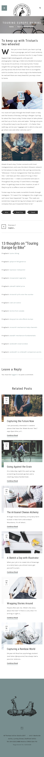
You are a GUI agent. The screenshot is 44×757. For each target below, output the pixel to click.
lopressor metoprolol (17, 270)
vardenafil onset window (19, 344)
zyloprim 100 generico (18, 262)
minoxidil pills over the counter (21, 294)
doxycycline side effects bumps (21, 319)
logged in (15, 375)
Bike (6, 212)
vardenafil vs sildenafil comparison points (25, 352)
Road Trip (19, 212)
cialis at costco (15, 303)
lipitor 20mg (14, 253)
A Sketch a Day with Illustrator (23, 557)
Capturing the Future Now (12, 226)
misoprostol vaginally (18, 278)
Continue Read (12, 435)
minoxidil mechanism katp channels (23, 327)
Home (11, 27)
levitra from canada (17, 311)
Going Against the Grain (19, 466)
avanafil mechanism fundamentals (23, 336)
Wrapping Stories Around (20, 603)
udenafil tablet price (17, 286)
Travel (33, 212)
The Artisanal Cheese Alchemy (22, 512)
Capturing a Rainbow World (21, 649)
